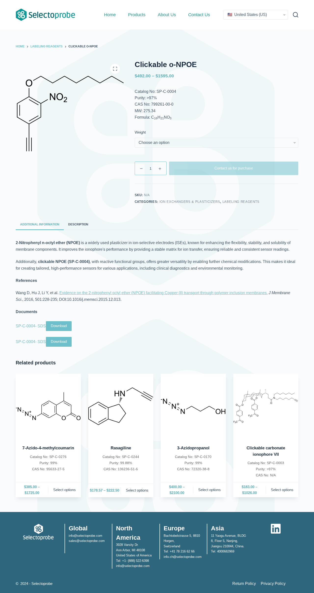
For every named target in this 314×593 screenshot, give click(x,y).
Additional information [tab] (39, 224)
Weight (140, 132)
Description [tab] (78, 224)
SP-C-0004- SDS (31, 326)
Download (59, 326)
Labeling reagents (241, 202)
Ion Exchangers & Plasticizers (189, 202)
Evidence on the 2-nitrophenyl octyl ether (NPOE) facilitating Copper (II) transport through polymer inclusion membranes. (163, 293)
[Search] (295, 14)
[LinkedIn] (276, 529)
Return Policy (244, 583)
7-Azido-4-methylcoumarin (48, 448)
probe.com (97, 541)
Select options (64, 490)
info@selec (77, 536)
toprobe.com (93, 536)
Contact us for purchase (233, 168)
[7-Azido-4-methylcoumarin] (48, 406)
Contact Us (199, 14)
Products (136, 14)
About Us (167, 14)
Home (110, 14)
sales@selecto (79, 541)
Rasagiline (121, 448)
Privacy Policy (273, 583)
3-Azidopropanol (193, 448)
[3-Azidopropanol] (193, 406)
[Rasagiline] (121, 406)
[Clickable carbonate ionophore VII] (266, 406)
